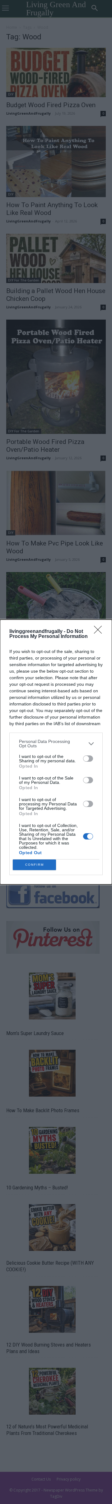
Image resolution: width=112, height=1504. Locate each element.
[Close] (100, 632)
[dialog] (56, 752)
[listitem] (56, 743)
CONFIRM (34, 864)
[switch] (88, 758)
